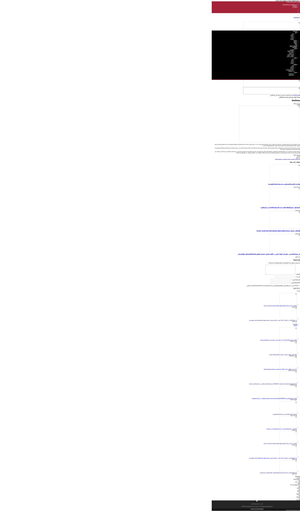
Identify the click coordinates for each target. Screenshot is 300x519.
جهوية (292, 35)
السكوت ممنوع (293, 45)
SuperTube (291, 51)
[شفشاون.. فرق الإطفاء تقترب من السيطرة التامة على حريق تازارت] (285, 204)
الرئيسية (295, 31)
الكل (292, 34)
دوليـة (292, 36)
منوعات (295, 64)
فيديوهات (291, 75)
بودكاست (291, 52)
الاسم (298, 276)
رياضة (295, 57)
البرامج (295, 48)
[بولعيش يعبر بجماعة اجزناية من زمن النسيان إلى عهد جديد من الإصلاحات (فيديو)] (288, 338)
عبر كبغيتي (291, 53)
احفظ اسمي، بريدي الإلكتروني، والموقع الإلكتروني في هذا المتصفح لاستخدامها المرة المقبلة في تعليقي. (272, 285)
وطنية (292, 63)
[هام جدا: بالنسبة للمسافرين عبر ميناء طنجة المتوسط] (285, 181)
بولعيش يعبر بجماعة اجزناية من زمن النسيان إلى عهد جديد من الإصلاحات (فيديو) (278, 340)
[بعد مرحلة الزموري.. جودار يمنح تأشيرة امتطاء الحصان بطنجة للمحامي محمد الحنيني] (288, 471)
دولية (292, 60)
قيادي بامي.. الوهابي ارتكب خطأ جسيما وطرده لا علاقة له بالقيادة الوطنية (280, 369)
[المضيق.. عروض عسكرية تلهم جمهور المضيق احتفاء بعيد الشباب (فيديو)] (285, 227)
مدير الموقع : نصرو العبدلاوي (289, 4)
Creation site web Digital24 (257, 509)
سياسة (295, 40)
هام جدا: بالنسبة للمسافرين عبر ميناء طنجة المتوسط (284, 184)
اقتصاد (292, 67)
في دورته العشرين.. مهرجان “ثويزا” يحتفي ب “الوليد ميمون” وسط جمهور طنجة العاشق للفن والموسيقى (269, 254)
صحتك (292, 68)
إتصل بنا (295, 7)
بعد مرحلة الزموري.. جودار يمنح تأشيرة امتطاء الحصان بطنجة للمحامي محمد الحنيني (278, 472)
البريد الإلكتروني (296, 279)
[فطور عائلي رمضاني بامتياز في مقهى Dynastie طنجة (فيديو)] (288, 353)
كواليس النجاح (290, 56)
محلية (292, 61)
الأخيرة (295, 325)
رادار (296, 44)
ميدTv (295, 72)
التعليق (298, 274)
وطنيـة (292, 39)
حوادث (295, 43)
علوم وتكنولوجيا (290, 69)
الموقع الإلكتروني (295, 282)
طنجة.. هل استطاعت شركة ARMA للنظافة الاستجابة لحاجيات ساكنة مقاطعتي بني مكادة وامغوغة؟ (274, 398)
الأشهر (295, 324)
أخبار (296, 32)
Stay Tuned (290, 55)
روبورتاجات (291, 73)
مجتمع (295, 41)
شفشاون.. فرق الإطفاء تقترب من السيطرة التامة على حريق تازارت (280, 207)
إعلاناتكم (294, 6)
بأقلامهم (294, 47)
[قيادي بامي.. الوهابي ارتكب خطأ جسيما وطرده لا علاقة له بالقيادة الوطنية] (288, 367)
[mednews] (297, 17)
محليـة (292, 37)
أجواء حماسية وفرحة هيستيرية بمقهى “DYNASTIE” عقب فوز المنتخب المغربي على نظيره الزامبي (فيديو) (273, 383)
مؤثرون (292, 49)
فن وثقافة (291, 71)
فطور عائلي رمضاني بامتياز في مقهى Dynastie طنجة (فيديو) (283, 354)
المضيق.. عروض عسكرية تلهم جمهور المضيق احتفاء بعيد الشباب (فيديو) (278, 231)
